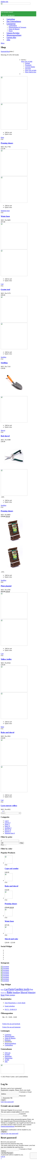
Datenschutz (8, 1058)
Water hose (5, 216)
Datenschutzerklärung (7, 1126)
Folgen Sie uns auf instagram (11, 1027)
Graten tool (5, 289)
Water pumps (10, 995)
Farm (11, 989)
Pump (7, 824)
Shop (8, 51)
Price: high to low (30, 72)
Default (27, 63)
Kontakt (7, 1054)
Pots (31, 989)
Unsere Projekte (13, 33)
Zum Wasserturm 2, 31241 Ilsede (15, 1003)
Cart (2, 284)
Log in (3, 1133)
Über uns (7, 1053)
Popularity (28, 65)
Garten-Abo (11, 37)
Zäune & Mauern (14, 29)
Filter (21, 843)
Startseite (3, 51)
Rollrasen (8, 1040)
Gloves (7, 822)
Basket (2, 989)
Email (25, 1116)
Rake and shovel (7, 732)
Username (22, 1114)
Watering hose (5, 211)
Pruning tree (3, 992)
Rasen (11, 31)
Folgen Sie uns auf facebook (11, 1024)
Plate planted (6, 586)
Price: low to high (30, 70)
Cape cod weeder (11, 868)
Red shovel (5, 436)
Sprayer (8, 831)
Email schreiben (10, 1006)
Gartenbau (11, 19)
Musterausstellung (14, 35)
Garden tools (21, 989)
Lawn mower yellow (9, 806)
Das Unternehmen (14, 21)
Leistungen (11, 23)
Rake (2, 137)
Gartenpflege (13, 25)
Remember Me (7, 1098)
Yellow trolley (6, 659)
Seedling (3, 357)
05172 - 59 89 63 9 (8, 15)
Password (22, 1096)
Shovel (3, 430)
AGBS (7, 1060)
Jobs (8, 40)
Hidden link (4, 1)
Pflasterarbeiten (9, 1036)
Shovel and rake (11, 939)
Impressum (8, 1056)
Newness (28, 68)
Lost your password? (7, 1102)
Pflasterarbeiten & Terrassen (17, 27)
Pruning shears (7, 143)
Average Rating (30, 67)
